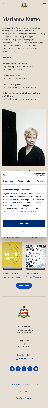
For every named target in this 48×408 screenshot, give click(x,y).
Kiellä (24, 232)
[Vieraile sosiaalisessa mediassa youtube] (29, 368)
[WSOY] (24, 4)
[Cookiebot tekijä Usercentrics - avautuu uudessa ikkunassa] (34, 174)
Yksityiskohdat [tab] (24, 181)
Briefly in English (24, 398)
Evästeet (24, 391)
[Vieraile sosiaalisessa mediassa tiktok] (35, 368)
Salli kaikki (24, 223)
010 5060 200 (26, 358)
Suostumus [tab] (8, 181)
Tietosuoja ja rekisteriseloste (24, 384)
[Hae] (3, 4)
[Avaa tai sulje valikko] (44, 4)
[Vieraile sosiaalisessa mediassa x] (24, 368)
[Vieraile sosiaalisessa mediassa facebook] (18, 368)
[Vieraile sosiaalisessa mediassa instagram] (12, 368)
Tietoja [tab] (40, 181)
